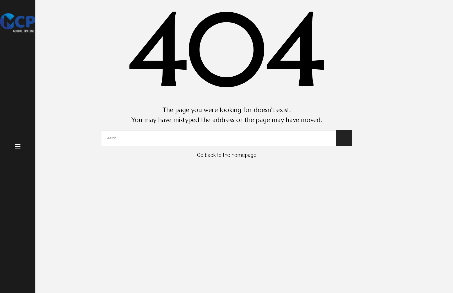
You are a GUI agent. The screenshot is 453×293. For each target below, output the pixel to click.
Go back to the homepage (226, 155)
